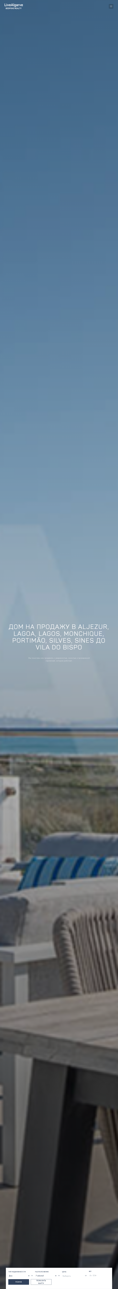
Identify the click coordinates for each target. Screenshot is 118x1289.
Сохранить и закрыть (66, 1265)
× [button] (113, 1252)
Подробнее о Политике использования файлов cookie (28, 1266)
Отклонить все (104, 1265)
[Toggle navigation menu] (111, 6)
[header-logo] (14, 6)
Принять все (85, 1265)
